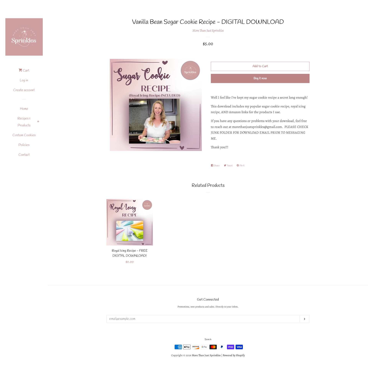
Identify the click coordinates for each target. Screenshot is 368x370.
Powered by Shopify (234, 355)
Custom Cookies (24, 135)
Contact (24, 154)
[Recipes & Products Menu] (38, 122)
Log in (24, 80)
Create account (24, 90)
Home (24, 108)
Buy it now (260, 78)
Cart (25, 70)
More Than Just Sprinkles (208, 30)
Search (208, 339)
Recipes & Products (23, 122)
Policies (24, 145)
